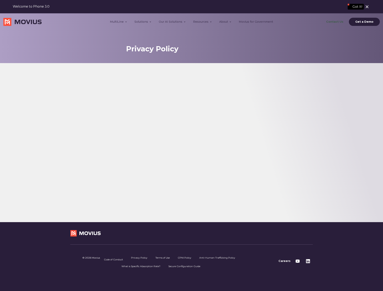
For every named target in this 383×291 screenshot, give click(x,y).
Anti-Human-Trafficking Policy (217, 257)
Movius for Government (256, 21)
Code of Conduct (113, 259)
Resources (200, 21)
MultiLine (117, 21)
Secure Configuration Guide (184, 266)
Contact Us (334, 21)
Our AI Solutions (170, 21)
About (223, 21)
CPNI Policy (184, 257)
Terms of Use (162, 257)
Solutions (141, 21)
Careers (284, 261)
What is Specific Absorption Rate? (140, 266)
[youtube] (297, 261)
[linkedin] (308, 261)
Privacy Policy (139, 257)
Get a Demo (364, 22)
